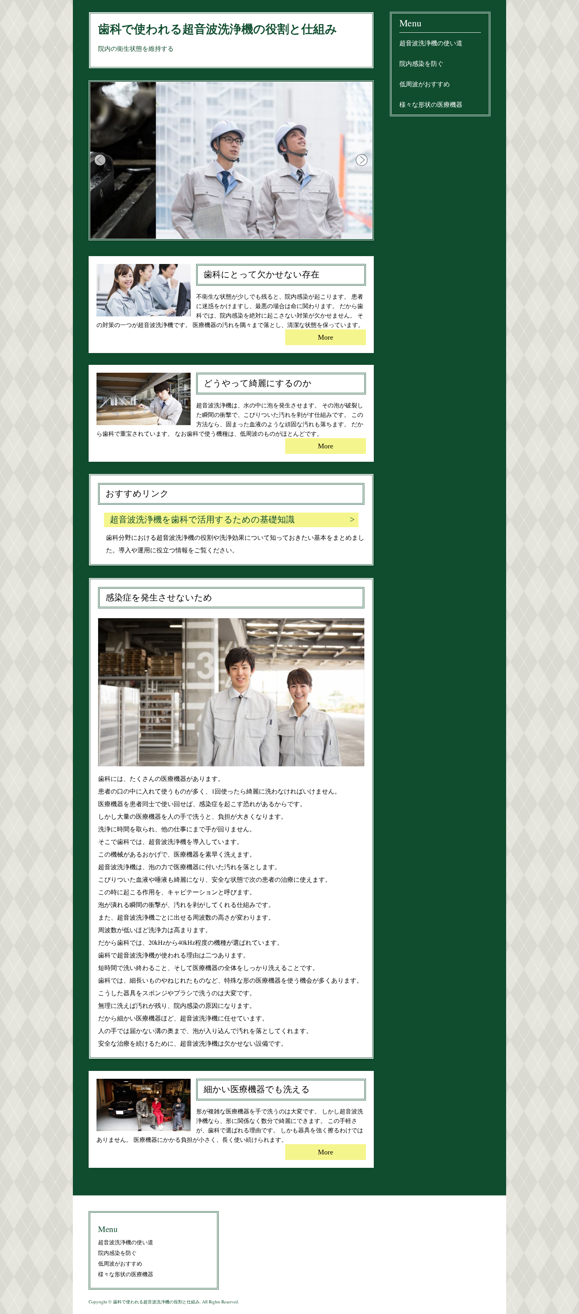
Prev (100, 160)
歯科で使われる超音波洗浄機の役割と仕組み (217, 28)
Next (362, 160)
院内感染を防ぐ (421, 63)
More (325, 337)
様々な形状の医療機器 (430, 104)
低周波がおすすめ (424, 84)
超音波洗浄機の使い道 (430, 43)
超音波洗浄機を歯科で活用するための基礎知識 (202, 519)
